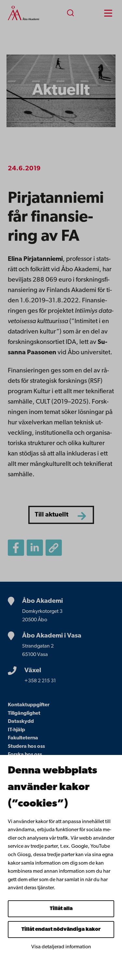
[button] (54, 548)
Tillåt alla (61, 908)
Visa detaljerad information (61, 947)
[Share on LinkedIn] (35, 548)
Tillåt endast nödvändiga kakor (61, 929)
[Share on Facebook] (16, 548)
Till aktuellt (51, 515)
